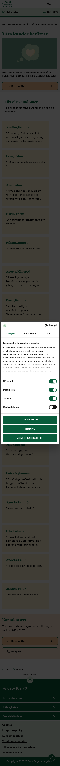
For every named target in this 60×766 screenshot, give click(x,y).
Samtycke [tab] (11, 333)
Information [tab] (30, 333)
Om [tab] (49, 333)
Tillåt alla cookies (30, 419)
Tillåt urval (30, 429)
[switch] (53, 390)
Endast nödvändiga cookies (30, 438)
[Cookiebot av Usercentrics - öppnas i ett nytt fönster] (44, 326)
